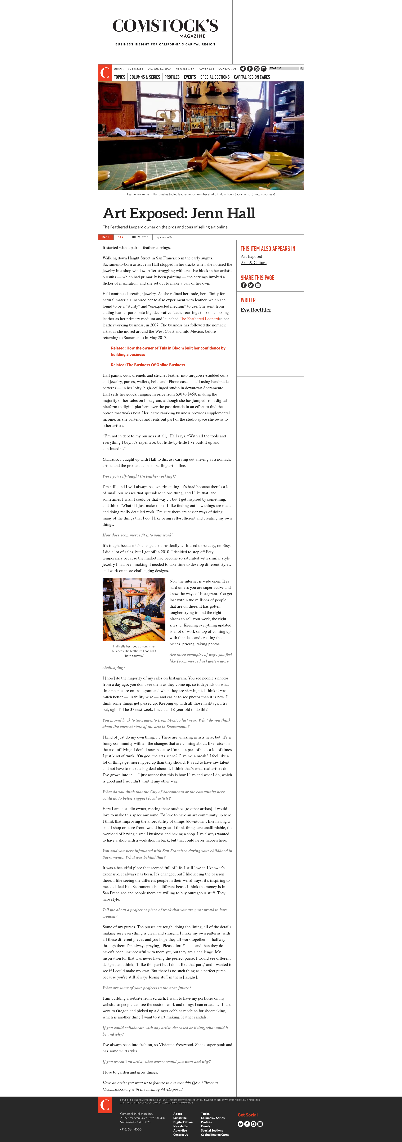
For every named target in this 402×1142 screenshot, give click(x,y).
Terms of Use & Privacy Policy (135, 1102)
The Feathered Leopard (199, 318)
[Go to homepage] (165, 32)
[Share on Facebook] (244, 285)
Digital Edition (160, 68)
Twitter (243, 68)
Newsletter (185, 68)
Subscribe (135, 68)
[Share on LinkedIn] (258, 285)
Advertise (206, 68)
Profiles (172, 77)
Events (190, 77)
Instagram (257, 68)
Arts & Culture (254, 262)
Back (106, 237)
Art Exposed (251, 256)
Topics (119, 77)
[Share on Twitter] (251, 285)
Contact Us (227, 68)
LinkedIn (264, 68)
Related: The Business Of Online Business (148, 364)
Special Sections (215, 77)
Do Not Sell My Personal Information (173, 1102)
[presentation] (105, 72)
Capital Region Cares (252, 77)
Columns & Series (145, 77)
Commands (3, 1139)
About (119, 68)
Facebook (250, 68)
